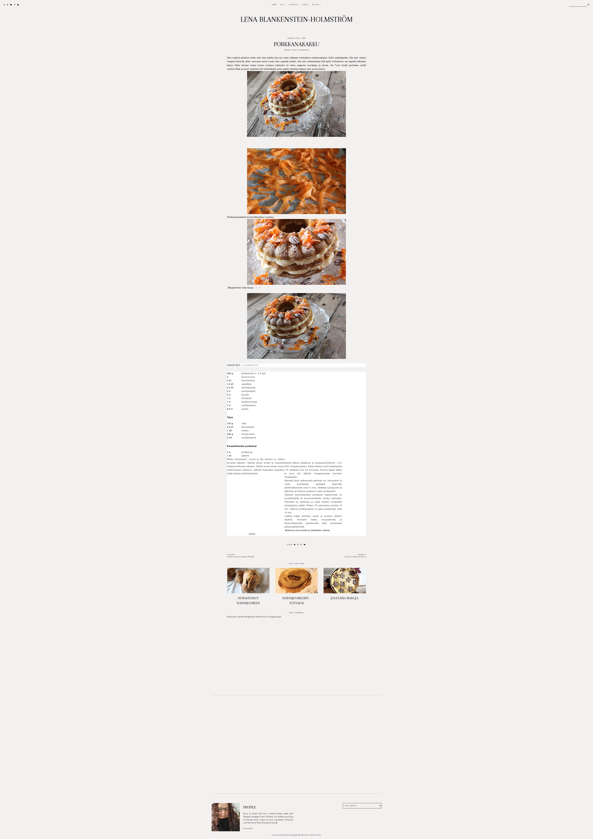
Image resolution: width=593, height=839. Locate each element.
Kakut (294, 50)
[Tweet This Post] (295, 545)
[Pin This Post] (301, 545)
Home (274, 5)
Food (305, 5)
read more (248, 829)
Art (281, 5)
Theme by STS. (315, 835)
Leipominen (303, 50)
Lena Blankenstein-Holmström (296, 19)
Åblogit (287, 50)
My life (315, 5)
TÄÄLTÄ (257, 287)
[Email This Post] (304, 545)
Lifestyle (293, 5)
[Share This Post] (298, 545)
